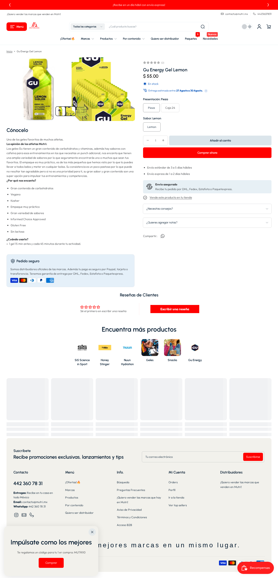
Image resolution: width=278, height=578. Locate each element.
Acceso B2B (124, 525)
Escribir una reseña (174, 309)
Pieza (151, 107)
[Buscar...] (202, 26)
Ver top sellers (178, 505)
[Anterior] (10, 5)
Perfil (172, 490)
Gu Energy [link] (195, 360)
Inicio (9, 51)
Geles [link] (149, 360)
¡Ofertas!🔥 (72, 482)
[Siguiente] (268, 5)
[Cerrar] (92, 532)
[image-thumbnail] (60, 111)
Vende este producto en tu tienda (171, 197)
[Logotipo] (34, 27)
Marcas (70, 490)
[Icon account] (259, 26)
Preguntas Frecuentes (131, 490)
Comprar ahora (207, 153)
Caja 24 (170, 107)
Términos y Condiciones (132, 517)
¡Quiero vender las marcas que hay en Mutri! (139, 500)
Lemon (151, 127)
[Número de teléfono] (31, 515)
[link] (162, 236)
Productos (71, 497)
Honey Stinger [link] (104, 362)
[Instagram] (16, 515)
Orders (173, 482)
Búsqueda (123, 482)
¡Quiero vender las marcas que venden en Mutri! (34, 14)
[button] (17, 26)
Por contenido (74, 505)
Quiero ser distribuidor (79, 513)
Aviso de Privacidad (129, 510)
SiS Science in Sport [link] (82, 362)
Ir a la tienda (176, 497)
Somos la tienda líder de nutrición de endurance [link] (139, 5)
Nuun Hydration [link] (127, 362)
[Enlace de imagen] (82, 353)
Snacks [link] (172, 360)
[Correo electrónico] (24, 515)
